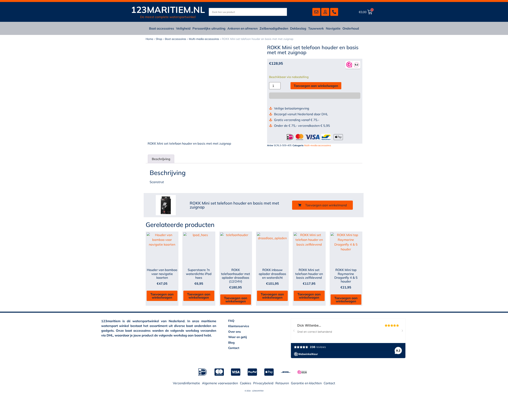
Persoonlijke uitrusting (208, 28)
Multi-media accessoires (204, 38)
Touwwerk (316, 28)
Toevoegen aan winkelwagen (316, 86)
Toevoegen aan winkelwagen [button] (162, 295)
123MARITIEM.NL (168, 9)
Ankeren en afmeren (242, 28)
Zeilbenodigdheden (274, 28)
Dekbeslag (298, 28)
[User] (325, 12)
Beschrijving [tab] (161, 159)
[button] (322, 205)
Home (149, 38)
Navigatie (333, 28)
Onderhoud (351, 28)
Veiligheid (183, 28)
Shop (159, 38)
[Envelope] (316, 12)
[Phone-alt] (334, 12)
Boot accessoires (161, 28)
